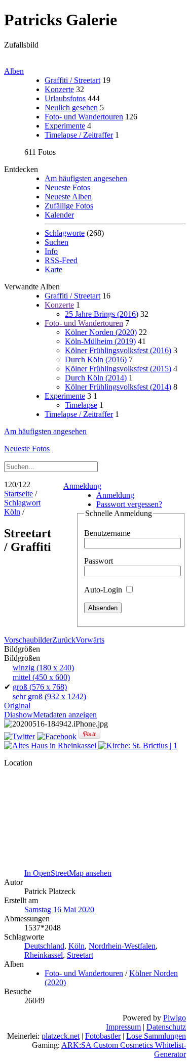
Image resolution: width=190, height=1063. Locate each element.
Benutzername (107, 533)
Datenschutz (166, 1027)
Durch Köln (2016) (96, 359)
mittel (41, 677)
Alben (14, 71)
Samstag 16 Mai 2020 (59, 909)
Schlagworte (65, 233)
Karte (53, 269)
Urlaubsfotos (65, 98)
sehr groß (49, 696)
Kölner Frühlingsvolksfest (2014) (118, 386)
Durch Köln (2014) (96, 377)
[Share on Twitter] (19, 736)
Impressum (123, 1027)
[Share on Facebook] (57, 736)
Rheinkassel (43, 955)
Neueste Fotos (67, 187)
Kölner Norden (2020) (101, 332)
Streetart (80, 955)
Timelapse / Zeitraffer (79, 135)
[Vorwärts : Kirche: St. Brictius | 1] (137, 745)
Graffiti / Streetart (72, 80)
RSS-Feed (61, 260)
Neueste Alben (68, 196)
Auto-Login (104, 589)
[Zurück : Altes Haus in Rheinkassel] (51, 745)
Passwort (98, 561)
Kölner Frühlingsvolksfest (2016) (118, 350)
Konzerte (59, 89)
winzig (43, 667)
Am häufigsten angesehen (86, 178)
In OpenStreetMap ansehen (67, 873)
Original (17, 705)
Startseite (18, 493)
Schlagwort (22, 502)
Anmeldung (82, 486)
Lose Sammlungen (156, 1036)
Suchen (56, 242)
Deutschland (44, 946)
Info (51, 251)
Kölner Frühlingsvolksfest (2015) (118, 368)
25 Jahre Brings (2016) (101, 314)
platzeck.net (61, 1036)
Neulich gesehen (71, 107)
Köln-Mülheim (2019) (100, 341)
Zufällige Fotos (69, 205)
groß (40, 687)
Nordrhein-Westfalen (122, 946)
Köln (12, 511)
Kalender (59, 214)
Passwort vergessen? (129, 504)
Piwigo (174, 1017)
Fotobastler (103, 1036)
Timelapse (81, 405)
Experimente (65, 125)
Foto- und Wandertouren (84, 116)
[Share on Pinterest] (89, 736)
